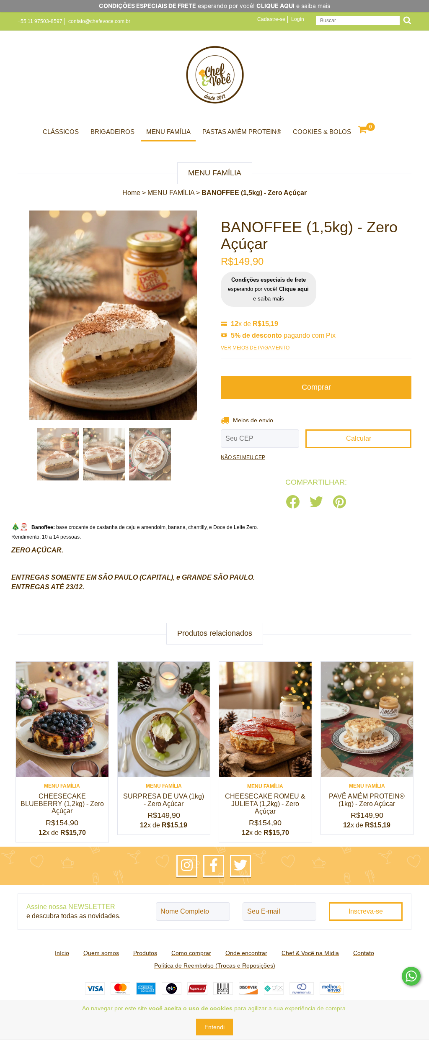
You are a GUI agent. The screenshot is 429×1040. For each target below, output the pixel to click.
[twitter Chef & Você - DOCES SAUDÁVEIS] (240, 866)
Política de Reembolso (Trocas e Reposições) (214, 965)
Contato (363, 953)
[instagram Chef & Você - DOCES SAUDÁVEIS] (186, 866)
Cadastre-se (271, 19)
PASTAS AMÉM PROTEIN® (241, 131)
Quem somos (101, 953)
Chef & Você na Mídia (310, 953)
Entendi (214, 1027)
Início (62, 953)
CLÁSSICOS (61, 131)
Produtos (145, 953)
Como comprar (191, 953)
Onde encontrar (246, 953)
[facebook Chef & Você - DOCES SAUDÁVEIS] (213, 866)
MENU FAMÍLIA (168, 131)
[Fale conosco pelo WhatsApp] (411, 976)
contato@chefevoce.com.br (99, 21)
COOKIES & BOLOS (322, 131)
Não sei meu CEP (243, 457)
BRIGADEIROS (112, 131)
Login (297, 19)
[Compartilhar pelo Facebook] (293, 502)
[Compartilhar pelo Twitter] (316, 502)
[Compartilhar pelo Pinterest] (339, 502)
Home (131, 192)
